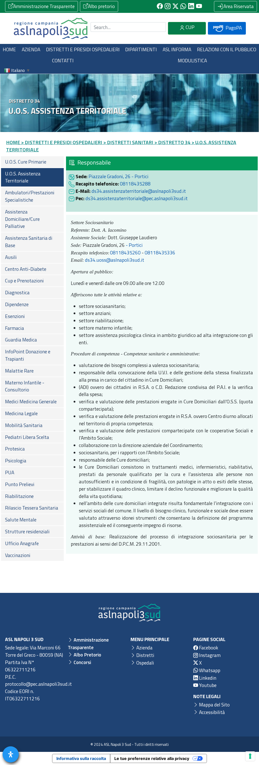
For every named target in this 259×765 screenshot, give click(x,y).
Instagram (209, 655)
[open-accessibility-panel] (11, 754)
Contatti (63, 60)
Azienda (144, 647)
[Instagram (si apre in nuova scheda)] (167, 6)
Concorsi (82, 662)
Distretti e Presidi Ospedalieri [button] (83, 49)
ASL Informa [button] (177, 49)
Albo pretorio (101, 6)
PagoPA (233, 27)
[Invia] (159, 27)
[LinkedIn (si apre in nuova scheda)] (191, 6)
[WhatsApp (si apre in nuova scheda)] (183, 6)
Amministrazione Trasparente (44, 6)
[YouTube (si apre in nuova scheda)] (199, 6)
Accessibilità (211, 712)
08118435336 (160, 252)
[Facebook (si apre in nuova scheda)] (160, 6)
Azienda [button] (31, 49)
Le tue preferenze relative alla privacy (151, 758)
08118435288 (135, 183)
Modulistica (192, 60)
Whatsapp (209, 670)
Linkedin (207, 677)
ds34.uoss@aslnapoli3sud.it (114, 259)
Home (9, 49)
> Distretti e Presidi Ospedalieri (61, 142)
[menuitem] (32, 162)
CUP (190, 27)
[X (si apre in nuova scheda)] (175, 6)
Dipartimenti (141, 49)
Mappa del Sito (214, 704)
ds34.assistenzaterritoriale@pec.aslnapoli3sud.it (136, 198)
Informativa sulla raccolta (81, 758)
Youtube (207, 685)
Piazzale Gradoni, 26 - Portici (118, 176)
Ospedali (144, 662)
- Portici (134, 245)
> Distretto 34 (172, 142)
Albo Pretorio (87, 654)
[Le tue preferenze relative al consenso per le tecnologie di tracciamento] (250, 756)
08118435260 (125, 252)
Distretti (144, 655)
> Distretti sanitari (128, 142)
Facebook (208, 647)
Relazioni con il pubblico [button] (226, 49)
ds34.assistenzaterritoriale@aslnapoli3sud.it (139, 191)
